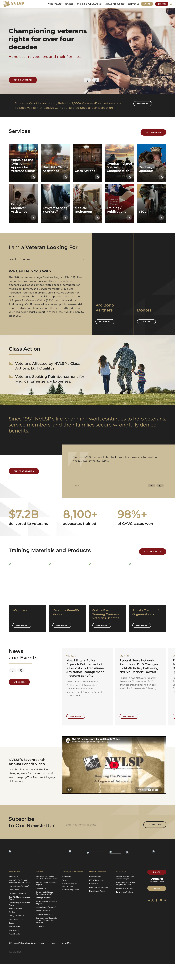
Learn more (142, 103)
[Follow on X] (152, 900)
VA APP (157, 888)
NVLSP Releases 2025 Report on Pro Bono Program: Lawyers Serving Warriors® (139, 666)
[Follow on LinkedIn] (148, 900)
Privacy (53, 943)
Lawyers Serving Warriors (19, 886)
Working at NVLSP (16, 919)
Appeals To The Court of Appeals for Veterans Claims (19, 881)
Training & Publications (89, 4)
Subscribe (155, 824)
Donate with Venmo (157, 882)
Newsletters (93, 884)
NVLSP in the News (96, 880)
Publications (66, 877)
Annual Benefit (14, 934)
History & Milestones (16, 916)
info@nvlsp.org (128, 892)
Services (69, 4)
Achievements (14, 930)
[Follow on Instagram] (165, 900)
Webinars (65, 880)
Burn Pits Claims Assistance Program (19, 898)
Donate (162, 4)
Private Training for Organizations (69, 885)
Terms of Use (66, 943)
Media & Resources (114, 4)
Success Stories (24, 471)
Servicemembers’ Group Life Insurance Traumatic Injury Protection (46, 920)
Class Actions (14, 890)
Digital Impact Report (97, 891)
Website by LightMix (15, 952)
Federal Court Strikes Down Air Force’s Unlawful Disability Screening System (87, 666)
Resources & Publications (99, 887)
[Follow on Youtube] (161, 900)
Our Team (12, 912)
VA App (147, 4)
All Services (153, 132)
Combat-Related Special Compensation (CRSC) (45, 893)
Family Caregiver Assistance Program (19, 904)
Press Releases (95, 877)
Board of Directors (15, 909)
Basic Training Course (70, 890)
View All (19, 682)
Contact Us (133, 4)
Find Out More (23, 80)
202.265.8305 (128, 888)
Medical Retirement (43, 911)
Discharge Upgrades (43, 898)
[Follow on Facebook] (157, 900)
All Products (152, 551)
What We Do (13, 877)
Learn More (21, 625)
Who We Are (54, 4)
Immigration (40, 926)
